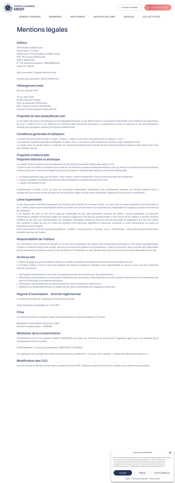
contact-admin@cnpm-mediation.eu (130, 354)
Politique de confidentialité (139, 478)
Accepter (122, 473)
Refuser (142, 473)
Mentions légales (154, 478)
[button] (170, 452)
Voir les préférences (162, 473)
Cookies (127, 478)
